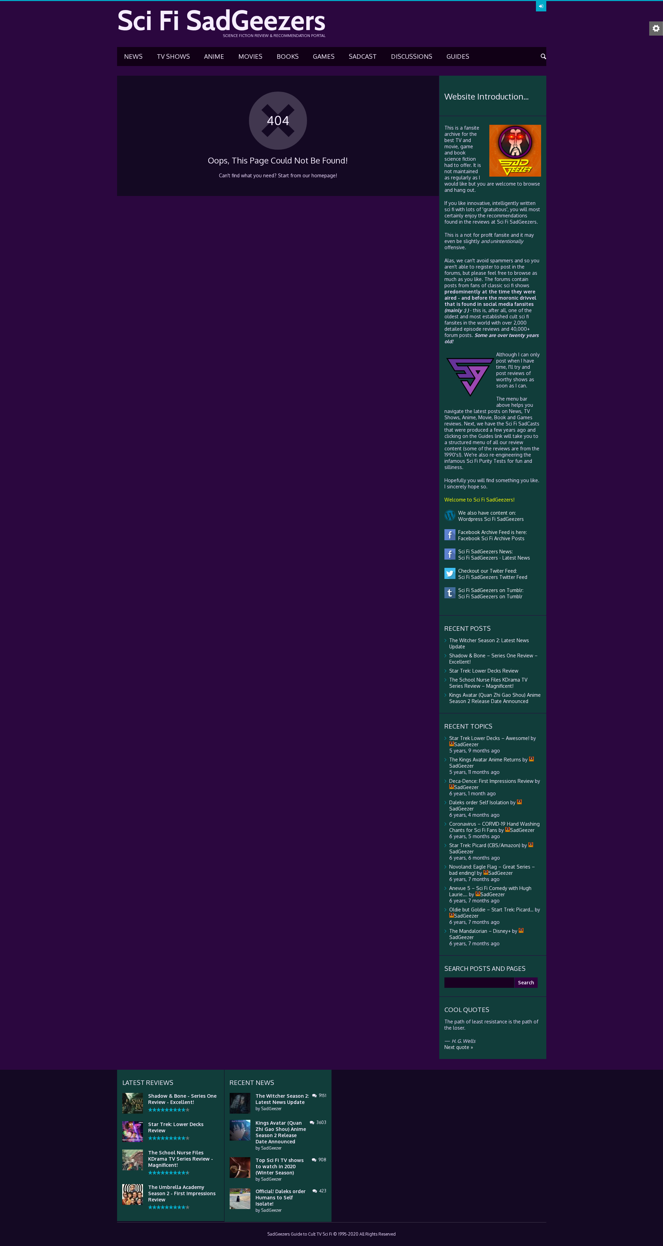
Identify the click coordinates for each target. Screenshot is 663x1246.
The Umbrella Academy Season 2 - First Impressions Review (181, 1193)
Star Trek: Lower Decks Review (483, 671)
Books (288, 56)
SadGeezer (271, 1108)
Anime (214, 56)
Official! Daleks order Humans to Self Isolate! (281, 1197)
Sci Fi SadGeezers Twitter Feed (491, 577)
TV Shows (173, 56)
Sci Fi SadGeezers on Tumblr (488, 596)
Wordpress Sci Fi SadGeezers (489, 519)
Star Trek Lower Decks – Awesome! (489, 738)
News (133, 56)
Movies (250, 56)
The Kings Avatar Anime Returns (485, 759)
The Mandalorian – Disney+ (480, 931)
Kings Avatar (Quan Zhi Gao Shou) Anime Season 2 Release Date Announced (495, 698)
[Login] (541, 6)
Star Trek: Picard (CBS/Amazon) (484, 845)
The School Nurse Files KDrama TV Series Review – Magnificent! (488, 683)
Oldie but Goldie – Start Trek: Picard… (491, 909)
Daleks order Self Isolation (479, 802)
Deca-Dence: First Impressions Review (491, 781)
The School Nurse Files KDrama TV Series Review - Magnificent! (180, 1159)
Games (324, 56)
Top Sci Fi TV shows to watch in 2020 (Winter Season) (280, 1166)
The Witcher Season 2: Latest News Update (282, 1099)
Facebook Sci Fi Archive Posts (490, 538)
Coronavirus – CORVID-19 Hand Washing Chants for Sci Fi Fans (494, 827)
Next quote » (458, 1047)
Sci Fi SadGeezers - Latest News (492, 558)
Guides (457, 56)
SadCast (363, 56)
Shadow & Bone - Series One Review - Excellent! (182, 1099)
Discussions (411, 56)
